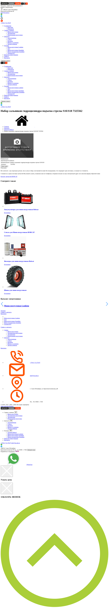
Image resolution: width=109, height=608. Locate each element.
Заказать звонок (5, 61)
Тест (8, 48)
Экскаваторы (11, 33)
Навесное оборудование (11, 55)
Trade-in (6, 56)
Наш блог (10, 27)
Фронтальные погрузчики (15, 35)
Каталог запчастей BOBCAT (9, 176)
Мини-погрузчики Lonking (15, 47)
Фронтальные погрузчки (14, 418)
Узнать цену (4, 166)
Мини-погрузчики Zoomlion (15, 50)
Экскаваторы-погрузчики (14, 333)
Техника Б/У (11, 53)
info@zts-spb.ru (5, 12)
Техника (6, 45)
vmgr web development (7, 406)
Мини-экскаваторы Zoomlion (15, 51)
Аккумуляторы (11, 38)
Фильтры (10, 41)
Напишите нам (31, 450)
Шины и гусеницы (12, 42)
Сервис (6, 330)
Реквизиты (10, 29)
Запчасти (6, 36)
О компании (7, 26)
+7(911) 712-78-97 (6, 23)
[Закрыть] (7, 471)
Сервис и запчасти (6, 312)
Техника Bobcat (12, 432)
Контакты (7, 58)
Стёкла (9, 39)
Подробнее (7, 212)
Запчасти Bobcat (12, 44)
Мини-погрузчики (12, 32)
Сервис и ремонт (9, 30)
